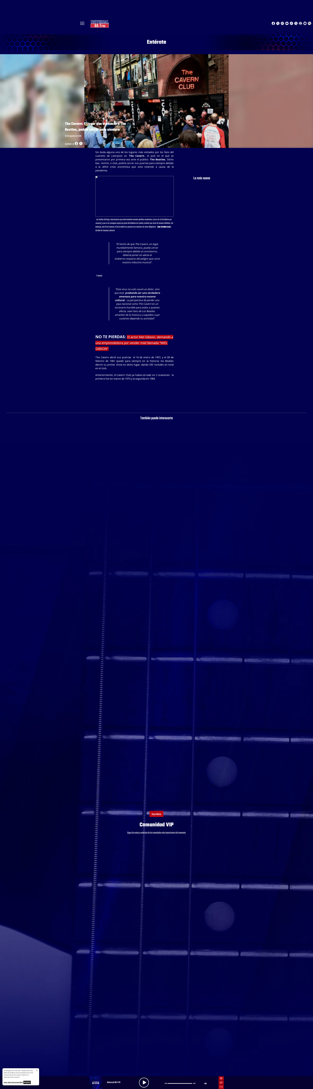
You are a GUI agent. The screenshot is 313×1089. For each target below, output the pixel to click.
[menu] (82, 24)
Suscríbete (156, 814)
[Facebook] (273, 23)
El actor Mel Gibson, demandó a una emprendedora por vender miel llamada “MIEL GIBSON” (134, 343)
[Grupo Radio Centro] (295, 23)
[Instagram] (282, 23)
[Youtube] (286, 23)
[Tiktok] (291, 23)
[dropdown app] (300, 23)
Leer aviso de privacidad (13, 1082)
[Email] (305, 23)
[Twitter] (277, 23)
